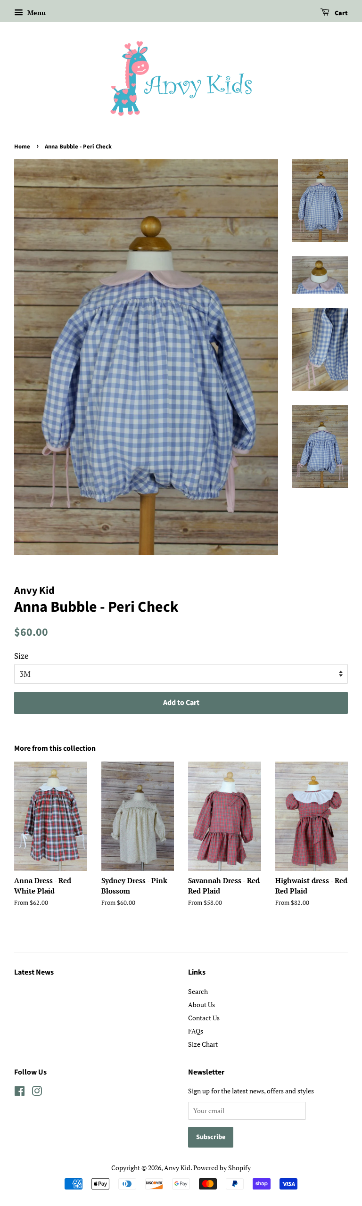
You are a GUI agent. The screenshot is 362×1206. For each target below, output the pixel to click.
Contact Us (204, 1017)
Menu (35, 12)
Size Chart (203, 1044)
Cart (340, 13)
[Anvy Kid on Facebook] (19, 1092)
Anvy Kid (177, 1167)
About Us (201, 1004)
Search (198, 991)
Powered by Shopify (222, 1167)
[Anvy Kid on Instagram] (37, 1092)
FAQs (195, 1030)
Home (22, 146)
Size (21, 655)
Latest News (34, 972)
